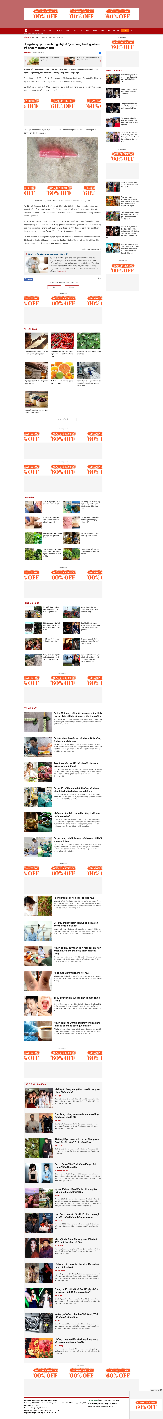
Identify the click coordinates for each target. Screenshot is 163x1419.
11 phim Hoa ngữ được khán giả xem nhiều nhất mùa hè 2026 (90, 641)
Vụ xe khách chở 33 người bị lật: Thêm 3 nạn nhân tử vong (90, 609)
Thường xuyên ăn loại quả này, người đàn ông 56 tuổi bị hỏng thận (62, 354)
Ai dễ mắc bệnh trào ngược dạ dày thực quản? (62, 382)
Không (72, 287)
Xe (109, 30)
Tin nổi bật (43, 37)
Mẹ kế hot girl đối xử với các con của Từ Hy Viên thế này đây (129, 185)
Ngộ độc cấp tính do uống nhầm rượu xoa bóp (36, 382)
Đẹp (74, 30)
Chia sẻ (29, 279)
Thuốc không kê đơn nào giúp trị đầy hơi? (48, 254)
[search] (130, 30)
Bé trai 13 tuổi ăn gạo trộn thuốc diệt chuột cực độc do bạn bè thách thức (89, 383)
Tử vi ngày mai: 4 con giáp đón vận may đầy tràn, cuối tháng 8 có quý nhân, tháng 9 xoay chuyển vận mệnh (130, 201)
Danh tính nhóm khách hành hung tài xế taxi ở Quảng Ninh (129, 91)
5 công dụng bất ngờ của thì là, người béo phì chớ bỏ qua (90, 551)
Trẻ (80, 30)
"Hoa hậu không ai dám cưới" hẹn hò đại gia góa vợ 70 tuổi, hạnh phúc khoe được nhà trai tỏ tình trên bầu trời (129, 248)
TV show (59, 30)
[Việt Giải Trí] (26, 30)
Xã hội (124, 30)
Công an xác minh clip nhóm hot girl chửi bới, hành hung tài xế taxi (129, 106)
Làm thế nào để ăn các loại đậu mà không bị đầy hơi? (36, 411)
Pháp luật (52, 37)
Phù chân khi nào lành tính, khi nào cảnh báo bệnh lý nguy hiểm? (51, 520)
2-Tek (102, 30)
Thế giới (60, 37)
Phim (50, 30)
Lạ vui (87, 30)
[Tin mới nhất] (30, 31)
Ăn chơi (116, 30)
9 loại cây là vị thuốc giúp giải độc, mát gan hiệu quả (52, 536)
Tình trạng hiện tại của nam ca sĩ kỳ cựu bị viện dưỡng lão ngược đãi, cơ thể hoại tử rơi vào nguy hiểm (130, 137)
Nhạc (68, 30)
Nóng (37, 30)
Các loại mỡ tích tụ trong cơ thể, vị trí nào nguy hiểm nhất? (90, 520)
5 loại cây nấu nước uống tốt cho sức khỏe (89, 353)
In (100, 278)
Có (54, 287)
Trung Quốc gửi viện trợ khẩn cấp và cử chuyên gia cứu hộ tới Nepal (51, 657)
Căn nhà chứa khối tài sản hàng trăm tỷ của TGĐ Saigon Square (51, 609)
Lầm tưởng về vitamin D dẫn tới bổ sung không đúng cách (36, 353)
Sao (44, 30)
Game (95, 30)
